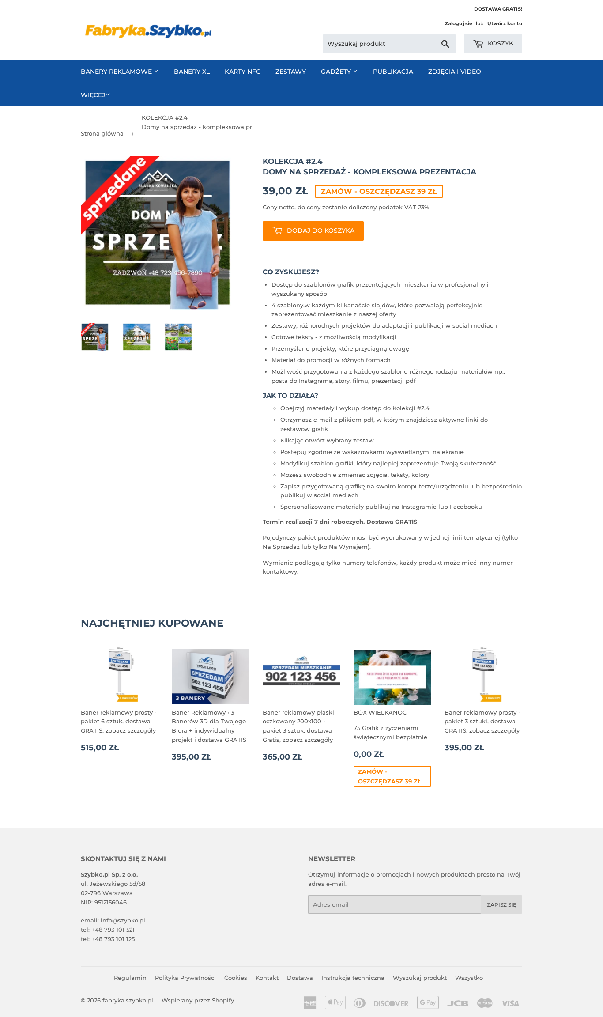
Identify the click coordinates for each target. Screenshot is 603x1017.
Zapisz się (501, 904)
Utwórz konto (504, 23)
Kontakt (267, 977)
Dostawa (300, 977)
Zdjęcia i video (454, 72)
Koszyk (499, 43)
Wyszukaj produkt (420, 977)
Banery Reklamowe (117, 72)
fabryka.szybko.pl (127, 1000)
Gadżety (337, 72)
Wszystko (469, 977)
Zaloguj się (458, 23)
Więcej (93, 95)
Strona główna (102, 133)
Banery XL (192, 72)
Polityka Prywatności (185, 977)
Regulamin (130, 977)
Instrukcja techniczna (352, 977)
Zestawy (290, 72)
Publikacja (393, 72)
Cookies (235, 977)
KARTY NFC (242, 72)
